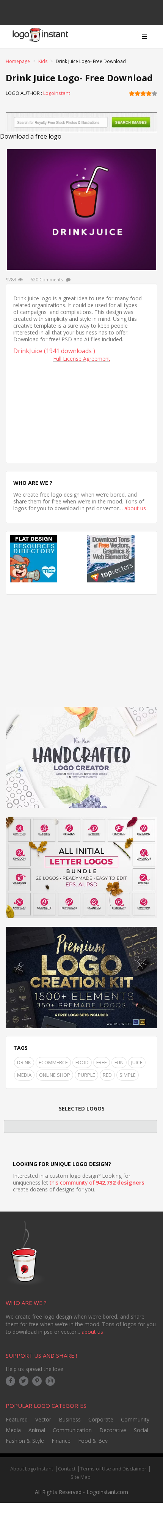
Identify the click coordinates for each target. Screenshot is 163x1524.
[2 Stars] (137, 93)
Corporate (100, 1419)
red (107, 1074)
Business (70, 1419)
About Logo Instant (31, 1468)
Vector (43, 1419)
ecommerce (53, 1062)
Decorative (112, 1430)
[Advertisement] (81, 411)
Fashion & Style (25, 1440)
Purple (86, 1074)
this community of (97, 1182)
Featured (17, 1419)
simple (127, 1074)
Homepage (18, 61)
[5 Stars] (154, 93)
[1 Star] (132, 93)
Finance (61, 1440)
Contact (66, 1468)
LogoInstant (56, 93)
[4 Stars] (149, 93)
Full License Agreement (81, 358)
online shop (54, 1074)
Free (101, 1062)
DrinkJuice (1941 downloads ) (54, 351)
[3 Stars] (143, 93)
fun (119, 1062)
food (82, 1062)
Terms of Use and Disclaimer (113, 1468)
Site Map (81, 1477)
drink (24, 1062)
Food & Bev (93, 1440)
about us (135, 508)
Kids (42, 61)
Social (141, 1430)
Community (135, 1419)
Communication (72, 1430)
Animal (36, 1430)
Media (24, 1074)
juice (137, 1062)
